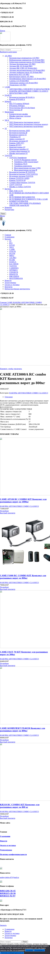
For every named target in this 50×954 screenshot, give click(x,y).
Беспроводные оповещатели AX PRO (24, 58)
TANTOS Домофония (18, 158)
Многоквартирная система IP (25, 170)
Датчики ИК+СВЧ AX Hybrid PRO (23, 68)
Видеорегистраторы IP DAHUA (22, 97)
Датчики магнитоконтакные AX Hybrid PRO (27, 70)
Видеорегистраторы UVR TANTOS (23, 174)
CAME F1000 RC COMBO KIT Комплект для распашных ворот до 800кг (23, 576)
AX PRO (12, 258)
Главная (3, 302)
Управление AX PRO (17, 85)
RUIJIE (12, 260)
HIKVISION (14, 276)
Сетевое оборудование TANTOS (22, 183)
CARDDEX (14, 268)
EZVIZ (12, 245)
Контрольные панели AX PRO (21, 77)
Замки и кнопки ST (17, 139)
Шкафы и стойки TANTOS (20, 187)
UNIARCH (13, 272)
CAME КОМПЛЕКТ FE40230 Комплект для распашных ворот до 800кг (22, 729)
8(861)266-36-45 (8, 891)
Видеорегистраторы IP (18, 133)
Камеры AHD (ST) (16, 143)
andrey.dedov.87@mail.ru (9, 877)
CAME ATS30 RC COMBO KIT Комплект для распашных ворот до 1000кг (23, 500)
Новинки (8, 207)
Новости (3, 841)
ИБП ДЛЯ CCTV (16, 191)
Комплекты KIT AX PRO (19, 74)
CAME (7, 87)
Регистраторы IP (15, 110)
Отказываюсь (39, 950)
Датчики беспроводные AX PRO (22, 64)
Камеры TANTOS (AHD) (19, 178)
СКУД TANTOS (15, 185)
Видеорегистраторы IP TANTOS (22, 172)
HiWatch (8, 101)
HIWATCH (13, 274)
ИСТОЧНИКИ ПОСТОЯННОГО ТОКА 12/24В (28, 199)
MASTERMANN (16, 278)
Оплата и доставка (8, 845)
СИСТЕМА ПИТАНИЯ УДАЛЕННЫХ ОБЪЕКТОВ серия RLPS (25, 204)
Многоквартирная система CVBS (27, 168)
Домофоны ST (15, 137)
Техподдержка (6, 850)
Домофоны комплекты (23, 166)
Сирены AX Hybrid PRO (19, 81)
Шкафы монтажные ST (18, 153)
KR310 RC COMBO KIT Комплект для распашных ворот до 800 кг (19, 805)
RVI (10, 243)
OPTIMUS (13, 270)
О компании (5, 836)
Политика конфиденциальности (13, 854)
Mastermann (9, 112)
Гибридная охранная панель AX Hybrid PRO (27, 62)
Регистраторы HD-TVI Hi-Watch (22, 108)
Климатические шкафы (18, 114)
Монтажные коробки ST (19, 149)
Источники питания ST (18, 141)
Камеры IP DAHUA (17, 99)
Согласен (29, 950)
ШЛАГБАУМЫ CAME (18, 93)
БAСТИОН (13, 264)
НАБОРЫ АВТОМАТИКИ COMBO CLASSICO (28, 91)
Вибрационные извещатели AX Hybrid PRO (26, 60)
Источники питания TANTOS (21, 176)
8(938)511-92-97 (7, 896)
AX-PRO (8, 56)
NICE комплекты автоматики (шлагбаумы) (26, 126)
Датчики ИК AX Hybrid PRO (20, 66)
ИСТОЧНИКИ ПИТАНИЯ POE (22, 197)
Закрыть (3, 925)
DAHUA (8, 95)
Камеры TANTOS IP (17, 180)
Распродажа (9, 210)
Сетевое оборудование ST (19, 151)
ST (6, 128)
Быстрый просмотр (7, 513)
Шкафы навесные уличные (20, 116)
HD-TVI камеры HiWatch (19, 104)
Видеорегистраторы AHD (19, 131)
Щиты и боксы (15, 118)
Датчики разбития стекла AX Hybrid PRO (25, 72)
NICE (7, 120)
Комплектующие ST (17, 147)
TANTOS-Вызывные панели (25, 160)
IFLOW (12, 253)
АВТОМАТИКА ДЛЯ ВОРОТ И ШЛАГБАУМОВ (29, 89)
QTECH (12, 251)
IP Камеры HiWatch (17, 106)
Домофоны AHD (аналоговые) (26, 162)
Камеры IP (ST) (15, 145)
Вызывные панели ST (18, 135)
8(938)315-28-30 (8, 893)
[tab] (27, 397)
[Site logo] (5, 40)
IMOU (11, 256)
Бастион (8, 189)
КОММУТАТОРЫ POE (18, 201)
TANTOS (8, 155)
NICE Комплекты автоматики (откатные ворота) (28, 124)
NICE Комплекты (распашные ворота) (24, 122)
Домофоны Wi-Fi (20, 164)
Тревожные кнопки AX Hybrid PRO (23, 83)
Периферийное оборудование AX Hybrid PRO (27, 79)
